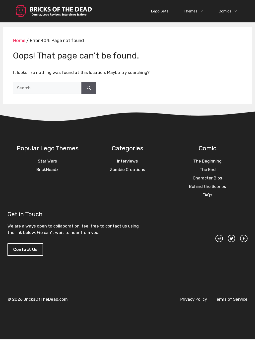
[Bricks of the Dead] (53, 11)
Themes (190, 11)
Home (19, 40)
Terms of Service (231, 299)
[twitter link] (231, 238)
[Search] (88, 88)
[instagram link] (219, 238)
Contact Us (25, 249)
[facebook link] (244, 238)
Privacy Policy (193, 299)
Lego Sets (160, 11)
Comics (225, 11)
